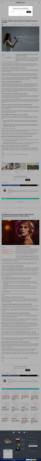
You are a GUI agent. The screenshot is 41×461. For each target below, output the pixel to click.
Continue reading (20, 14)
